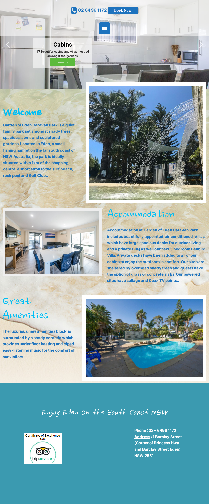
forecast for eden (106, 475)
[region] (104, 44)
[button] (8, 45)
